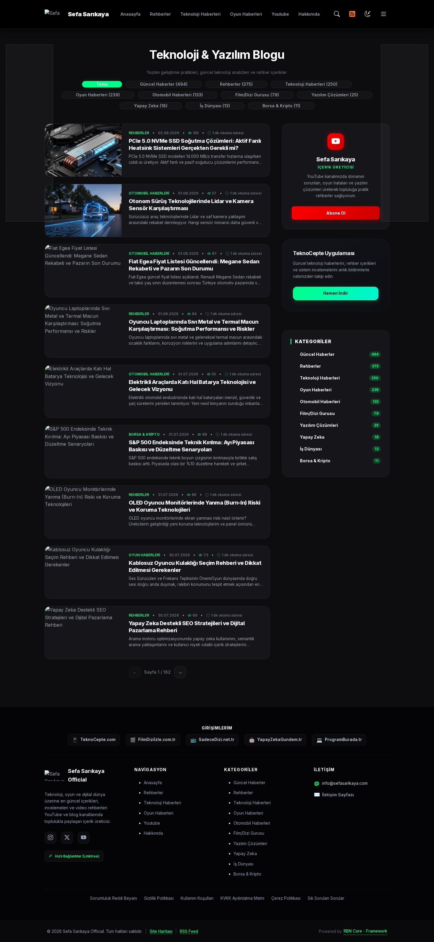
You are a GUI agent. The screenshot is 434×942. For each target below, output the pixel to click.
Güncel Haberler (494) (163, 84)
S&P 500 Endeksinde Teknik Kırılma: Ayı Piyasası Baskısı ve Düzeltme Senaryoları (191, 446)
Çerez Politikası (286, 898)
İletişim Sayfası (338, 794)
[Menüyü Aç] (383, 14)
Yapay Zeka (245, 853)
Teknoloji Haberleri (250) (311, 84)
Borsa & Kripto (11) (281, 105)
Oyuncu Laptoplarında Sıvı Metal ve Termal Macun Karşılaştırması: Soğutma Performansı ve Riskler (193, 325)
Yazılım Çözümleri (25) (334, 94)
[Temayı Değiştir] (367, 14)
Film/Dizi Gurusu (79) (257, 94)
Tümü (102, 84)
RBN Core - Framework (365, 931)
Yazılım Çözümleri (250, 843)
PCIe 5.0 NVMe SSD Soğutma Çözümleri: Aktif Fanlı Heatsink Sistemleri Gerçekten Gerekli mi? (195, 144)
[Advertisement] (335, 528)
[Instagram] (50, 838)
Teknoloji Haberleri (200, 14)
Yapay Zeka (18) (150, 105)
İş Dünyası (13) (215, 105)
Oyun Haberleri (246, 14)
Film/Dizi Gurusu (249, 833)
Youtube (280, 14)
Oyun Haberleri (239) (98, 94)
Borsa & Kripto (247, 873)
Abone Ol (335, 212)
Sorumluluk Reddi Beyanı (113, 898)
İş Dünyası (243, 863)
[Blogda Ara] (337, 14)
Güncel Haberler (249, 782)
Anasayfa (130, 14)
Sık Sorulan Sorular (326, 898)
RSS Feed (189, 931)
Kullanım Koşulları (197, 898)
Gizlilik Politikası (159, 898)
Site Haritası (161, 931)
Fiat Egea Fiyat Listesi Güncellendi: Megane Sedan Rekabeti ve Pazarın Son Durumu (194, 265)
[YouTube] (83, 838)
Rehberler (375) (236, 84)
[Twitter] (67, 838)
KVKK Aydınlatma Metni (242, 898)
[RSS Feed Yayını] (352, 14)
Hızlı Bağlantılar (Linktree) (77, 856)
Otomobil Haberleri (252, 823)
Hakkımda (309, 14)
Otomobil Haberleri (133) (177, 94)
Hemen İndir (335, 293)
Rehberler (160, 14)
